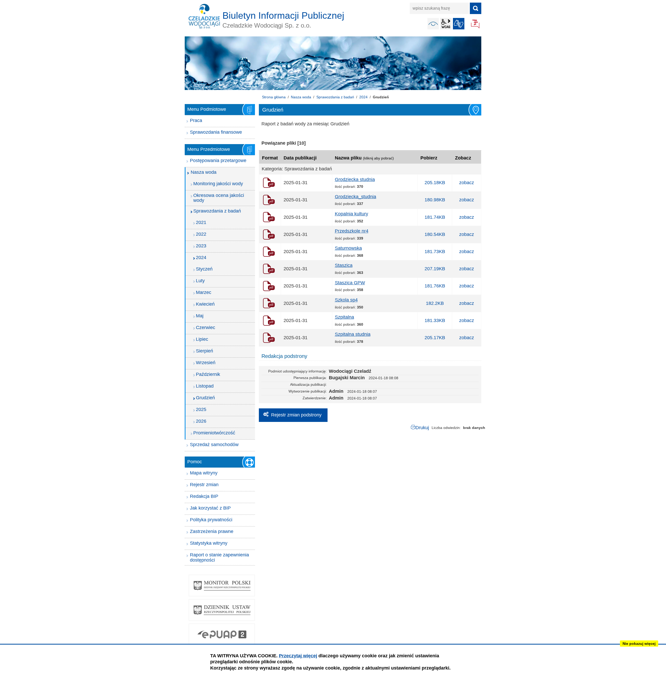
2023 (201, 245)
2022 (201, 234)
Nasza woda (301, 97)
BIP (475, 24)
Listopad (205, 386)
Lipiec (202, 339)
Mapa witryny (203, 472)
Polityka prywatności (211, 519)
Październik (208, 374)
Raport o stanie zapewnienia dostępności (219, 557)
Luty (200, 280)
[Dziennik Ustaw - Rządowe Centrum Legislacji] (222, 610)
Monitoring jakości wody (218, 183)
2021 (201, 222)
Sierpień (204, 350)
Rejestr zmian (204, 484)
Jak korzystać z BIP (210, 508)
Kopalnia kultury (351, 213)
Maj (199, 315)
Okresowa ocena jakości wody (218, 198)
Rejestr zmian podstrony (296, 414)
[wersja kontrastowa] (433, 23)
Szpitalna (344, 317)
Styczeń (204, 269)
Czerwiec (205, 327)
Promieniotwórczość (214, 432)
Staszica (344, 265)
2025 (201, 409)
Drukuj (422, 427)
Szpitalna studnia (352, 334)
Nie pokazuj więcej (639, 643)
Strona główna (274, 97)
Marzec (203, 292)
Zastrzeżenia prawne (211, 531)
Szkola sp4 (346, 300)
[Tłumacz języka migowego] (458, 23)
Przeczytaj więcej (298, 655)
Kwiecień (205, 304)
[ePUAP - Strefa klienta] (222, 634)
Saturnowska (348, 248)
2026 (201, 421)
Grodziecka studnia (355, 179)
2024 (363, 97)
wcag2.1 (446, 23)
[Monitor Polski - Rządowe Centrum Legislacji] (222, 585)
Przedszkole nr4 (351, 231)
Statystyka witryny (208, 543)
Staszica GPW (350, 282)
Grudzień (205, 397)
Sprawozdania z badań (335, 97)
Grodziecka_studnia (355, 196)
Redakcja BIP (204, 496)
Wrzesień (205, 362)
